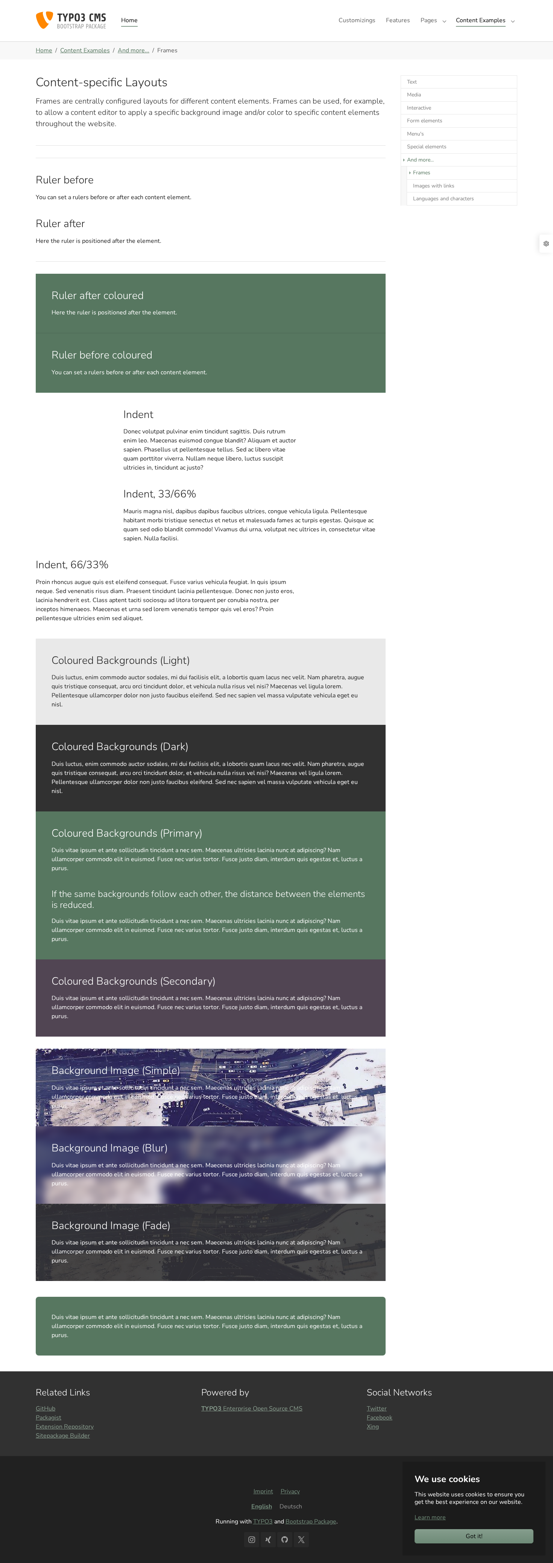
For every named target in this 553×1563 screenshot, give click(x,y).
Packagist (48, 1418)
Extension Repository (65, 1427)
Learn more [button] (430, 1517)
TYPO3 (263, 1521)
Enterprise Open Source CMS (251, 1408)
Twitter (377, 1408)
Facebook (379, 1418)
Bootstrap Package (311, 1521)
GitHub (45, 1408)
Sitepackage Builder (63, 1436)
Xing (373, 1427)
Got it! (474, 1536)
